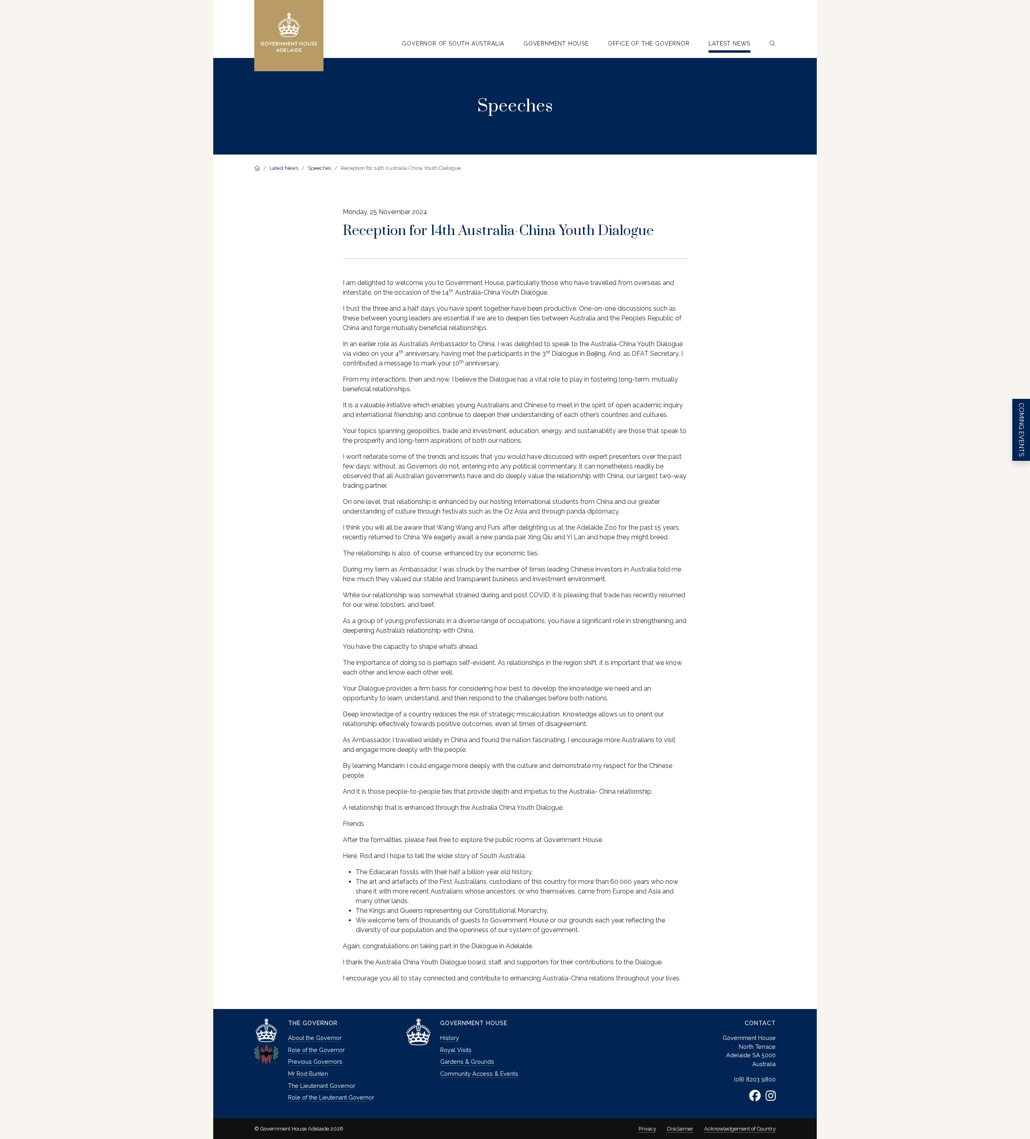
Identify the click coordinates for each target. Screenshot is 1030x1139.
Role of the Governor (316, 1049)
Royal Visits (456, 1049)
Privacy (647, 1129)
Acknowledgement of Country (740, 1129)
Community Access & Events (479, 1073)
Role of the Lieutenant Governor (331, 1097)
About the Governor (315, 1037)
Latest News (284, 168)
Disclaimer (680, 1129)
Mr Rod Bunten (308, 1073)
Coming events (1021, 430)
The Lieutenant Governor (321, 1085)
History (449, 1037)
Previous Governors (315, 1061)
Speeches (319, 168)
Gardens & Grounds (467, 1061)
